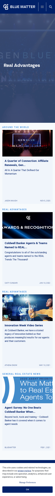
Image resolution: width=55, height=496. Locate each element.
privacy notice (24, 471)
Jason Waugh (11, 201)
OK (27, 489)
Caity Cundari (11, 283)
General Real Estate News (21, 374)
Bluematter (10, 447)
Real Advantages (14, 209)
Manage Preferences (27, 482)
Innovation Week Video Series (24, 325)
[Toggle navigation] (42, 6)
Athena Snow (11, 365)
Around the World (15, 127)
